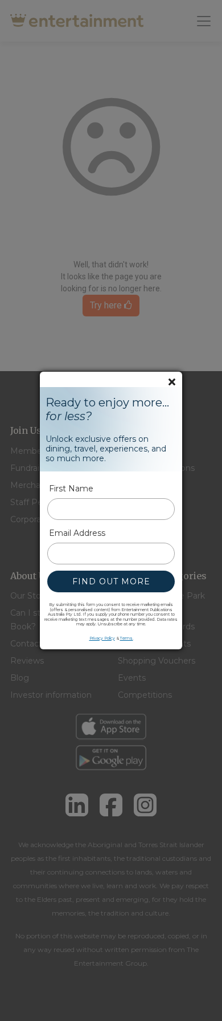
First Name (71, 488)
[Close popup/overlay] (172, 382)
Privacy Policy (102, 638)
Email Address (77, 533)
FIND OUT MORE (111, 581)
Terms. (126, 638)
